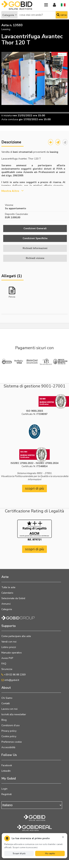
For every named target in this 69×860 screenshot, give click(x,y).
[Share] (57, 142)
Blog (4, 720)
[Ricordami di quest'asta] (65, 142)
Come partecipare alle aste (16, 636)
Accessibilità (8, 747)
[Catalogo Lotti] (50, 142)
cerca (63, 15)
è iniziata (6, 115)
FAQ (3, 663)
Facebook (6, 765)
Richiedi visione (35, 258)
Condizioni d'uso (10, 725)
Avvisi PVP (7, 658)
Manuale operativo (11, 652)
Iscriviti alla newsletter (13, 714)
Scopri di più (19, 853)
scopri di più (34, 488)
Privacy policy (8, 731)
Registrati (6, 794)
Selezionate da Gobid (13, 598)
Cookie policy (8, 736)
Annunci (6, 603)
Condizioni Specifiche (35, 238)
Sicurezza (6, 669)
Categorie (8, 15)
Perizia (12, 296)
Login (4, 788)
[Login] (54, 5)
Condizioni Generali (35, 228)
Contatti (5, 703)
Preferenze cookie (11, 742)
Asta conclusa (9, 119)
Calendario (7, 593)
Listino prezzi (8, 647)
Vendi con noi (8, 641)
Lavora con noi (9, 709)
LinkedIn (6, 771)
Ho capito (50, 853)
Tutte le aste (8, 587)
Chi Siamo (6, 698)
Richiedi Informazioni (35, 248)
